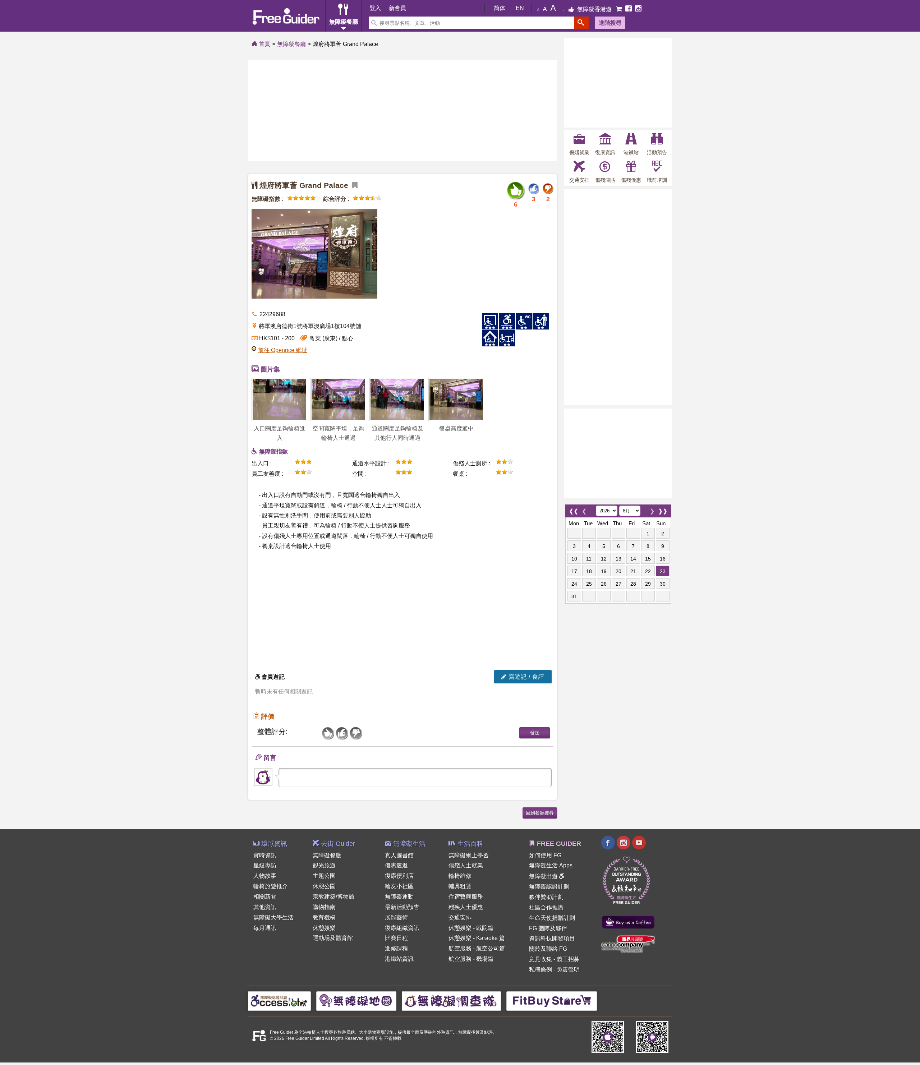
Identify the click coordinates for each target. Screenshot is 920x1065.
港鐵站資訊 (399, 959)
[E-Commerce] (620, 9)
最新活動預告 (402, 907)
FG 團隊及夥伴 (548, 928)
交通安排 (460, 917)
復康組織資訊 (402, 928)
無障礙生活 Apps (550, 865)
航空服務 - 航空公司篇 (476, 948)
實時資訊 (264, 855)
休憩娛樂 (324, 928)
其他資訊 (264, 907)
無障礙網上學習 (468, 855)
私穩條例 (540, 970)
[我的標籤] (354, 185)
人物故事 (264, 876)
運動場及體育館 (333, 938)
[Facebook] (629, 9)
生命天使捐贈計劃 (552, 918)
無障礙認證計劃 (549, 887)
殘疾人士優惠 (465, 907)
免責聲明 (568, 970)
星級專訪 (264, 865)
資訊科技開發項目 (552, 938)
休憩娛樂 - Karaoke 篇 (476, 938)
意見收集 (540, 959)
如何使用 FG (545, 855)
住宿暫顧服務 (465, 897)
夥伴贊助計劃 (546, 897)
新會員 (397, 8)
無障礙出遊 (544, 876)
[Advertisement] (402, 110)
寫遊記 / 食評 (525, 677)
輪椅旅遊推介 (270, 886)
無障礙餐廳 (291, 44)
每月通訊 (264, 928)
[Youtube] (639, 843)
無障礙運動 (399, 897)
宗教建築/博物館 (333, 897)
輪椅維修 (460, 876)
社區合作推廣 (546, 907)
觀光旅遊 (324, 865)
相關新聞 (264, 897)
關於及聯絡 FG (548, 949)
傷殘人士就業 (465, 865)
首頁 (263, 44)
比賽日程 (396, 938)
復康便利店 (399, 876)
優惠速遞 (396, 865)
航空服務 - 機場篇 (470, 959)
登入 (375, 8)
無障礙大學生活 (273, 917)
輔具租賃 (460, 886)
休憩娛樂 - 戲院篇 (470, 928)
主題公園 (324, 876)
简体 (499, 8)
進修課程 (396, 948)
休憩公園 (324, 886)
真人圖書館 (399, 855)
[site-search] (581, 23)
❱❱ (662, 509)
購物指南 (324, 907)
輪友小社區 (399, 886)
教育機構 (324, 917)
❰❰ (573, 509)
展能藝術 (396, 917)
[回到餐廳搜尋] (540, 812)
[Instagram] (638, 9)
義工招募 (568, 959)
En (520, 8)
